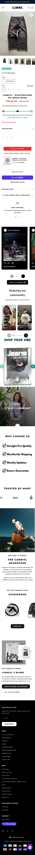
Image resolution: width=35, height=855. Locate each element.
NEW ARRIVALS (6, 738)
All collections (12, 692)
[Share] (12, 263)
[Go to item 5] (28, 61)
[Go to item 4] (22, 61)
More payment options (17, 182)
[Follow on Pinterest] (8, 831)
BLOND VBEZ (6, 759)
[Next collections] (33, 366)
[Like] (5, 263)
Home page (5, 769)
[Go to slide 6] (20, 335)
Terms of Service (7, 794)
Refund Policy (6, 791)
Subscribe (9, 724)
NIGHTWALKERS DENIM (9, 750)
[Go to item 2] (10, 61)
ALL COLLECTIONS (8, 735)
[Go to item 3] (16, 61)
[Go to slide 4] (17, 335)
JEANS (4, 744)
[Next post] (23, 276)
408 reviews (11, 73)
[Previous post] (12, 276)
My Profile (5, 807)
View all (17, 626)
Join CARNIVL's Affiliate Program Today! (14, 781)
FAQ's (3, 785)
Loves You (27, 841)
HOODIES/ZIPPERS (7, 747)
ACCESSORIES (6, 756)
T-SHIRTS (4, 741)
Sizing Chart (5, 775)
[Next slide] (26, 335)
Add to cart (17, 172)
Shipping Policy (6, 788)
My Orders (5, 810)
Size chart (30, 86)
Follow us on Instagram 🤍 (17, 282)
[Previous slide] (9, 335)
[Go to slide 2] (14, 335)
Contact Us (5, 797)
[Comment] (9, 263)
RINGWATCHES (6, 753)
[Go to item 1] (4, 60)
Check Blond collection (16, 686)
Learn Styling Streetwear (9, 778)
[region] (17, 208)
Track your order (7, 772)
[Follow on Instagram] (3, 831)
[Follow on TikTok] (12, 831)
